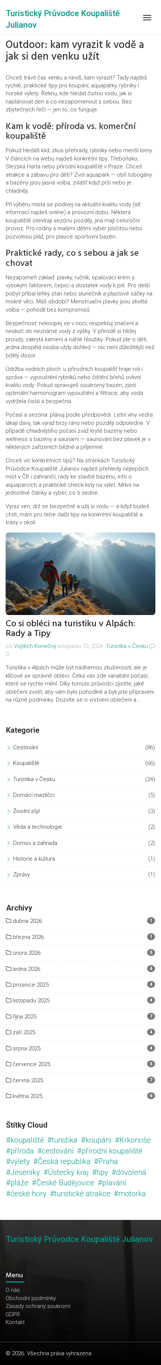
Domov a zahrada (35, 843)
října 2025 (23, 1016)
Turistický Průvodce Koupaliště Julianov (79, 1239)
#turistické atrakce (80, 1193)
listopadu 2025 (30, 1000)
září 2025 (23, 1032)
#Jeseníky (23, 1172)
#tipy (100, 1172)
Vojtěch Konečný (35, 646)
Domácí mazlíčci (34, 795)
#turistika (62, 1140)
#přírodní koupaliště (109, 1150)
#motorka (130, 1193)
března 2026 (27, 937)
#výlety (18, 1161)
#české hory (26, 1193)
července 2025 (30, 1064)
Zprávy (21, 874)
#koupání (96, 1140)
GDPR (13, 1314)
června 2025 (27, 1080)
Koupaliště (26, 763)
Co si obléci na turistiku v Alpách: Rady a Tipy (70, 628)
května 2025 (26, 1096)
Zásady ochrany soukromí (38, 1306)
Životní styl (26, 811)
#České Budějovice (63, 1182)
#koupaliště (25, 1140)
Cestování (25, 747)
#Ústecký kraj (66, 1172)
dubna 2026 (26, 921)
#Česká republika (62, 1161)
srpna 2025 (25, 1048)
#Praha (106, 1161)
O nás (13, 1290)
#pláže (17, 1182)
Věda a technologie (37, 827)
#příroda (20, 1150)
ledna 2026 (25, 969)
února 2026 (25, 953)
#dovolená (129, 1172)
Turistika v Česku (127, 646)
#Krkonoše (133, 1140)
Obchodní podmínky (31, 1298)
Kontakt (15, 1322)
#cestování (55, 1150)
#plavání (112, 1182)
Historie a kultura (34, 858)
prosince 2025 (30, 984)
